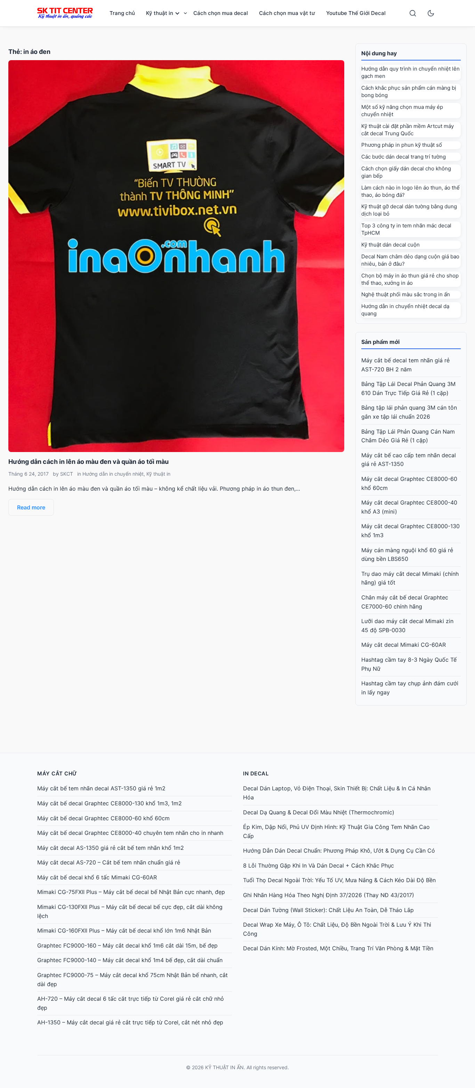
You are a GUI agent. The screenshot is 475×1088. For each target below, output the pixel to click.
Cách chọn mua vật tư (287, 13)
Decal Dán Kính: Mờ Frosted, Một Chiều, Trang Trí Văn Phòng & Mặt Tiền (338, 948)
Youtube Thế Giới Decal (356, 13)
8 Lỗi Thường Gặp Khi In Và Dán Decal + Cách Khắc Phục (318, 865)
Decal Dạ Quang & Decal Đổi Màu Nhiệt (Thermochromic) (318, 812)
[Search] (413, 13)
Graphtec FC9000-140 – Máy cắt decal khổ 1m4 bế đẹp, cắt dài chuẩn (130, 960)
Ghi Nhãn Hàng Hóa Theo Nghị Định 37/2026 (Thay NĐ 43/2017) (328, 895)
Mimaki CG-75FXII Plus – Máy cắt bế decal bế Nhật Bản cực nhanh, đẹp (131, 891)
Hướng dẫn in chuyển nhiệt (113, 474)
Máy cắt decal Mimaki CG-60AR (403, 644)
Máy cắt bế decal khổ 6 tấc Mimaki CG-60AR (97, 877)
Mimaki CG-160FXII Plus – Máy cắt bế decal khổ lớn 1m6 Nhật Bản (124, 930)
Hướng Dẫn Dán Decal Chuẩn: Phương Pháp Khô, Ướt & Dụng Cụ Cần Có (339, 850)
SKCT (66, 474)
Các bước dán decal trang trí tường (403, 156)
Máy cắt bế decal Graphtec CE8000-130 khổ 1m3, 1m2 (109, 803)
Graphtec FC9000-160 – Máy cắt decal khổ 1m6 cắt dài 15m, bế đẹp (127, 945)
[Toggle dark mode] (431, 13)
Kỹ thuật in (159, 13)
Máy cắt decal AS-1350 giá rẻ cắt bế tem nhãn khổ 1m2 (110, 847)
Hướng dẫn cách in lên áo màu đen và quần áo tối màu (88, 461)
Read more (31, 507)
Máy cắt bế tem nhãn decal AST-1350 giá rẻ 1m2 (101, 788)
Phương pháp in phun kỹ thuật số (401, 145)
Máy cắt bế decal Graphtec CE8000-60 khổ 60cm (103, 818)
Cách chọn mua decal (220, 13)
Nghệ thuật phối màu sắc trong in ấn (405, 294)
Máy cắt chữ (57, 773)
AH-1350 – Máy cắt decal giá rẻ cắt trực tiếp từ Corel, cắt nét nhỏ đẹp (130, 1022)
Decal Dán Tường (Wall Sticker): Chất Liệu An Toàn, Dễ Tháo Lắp (328, 909)
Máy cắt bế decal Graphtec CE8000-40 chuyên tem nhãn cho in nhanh (130, 832)
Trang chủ (122, 13)
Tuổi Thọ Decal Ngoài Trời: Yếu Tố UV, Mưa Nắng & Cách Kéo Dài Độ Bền (339, 880)
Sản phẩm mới (380, 341)
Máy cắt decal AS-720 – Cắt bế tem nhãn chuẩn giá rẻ (108, 862)
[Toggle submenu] (185, 13)
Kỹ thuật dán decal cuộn (390, 244)
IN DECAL (255, 773)
